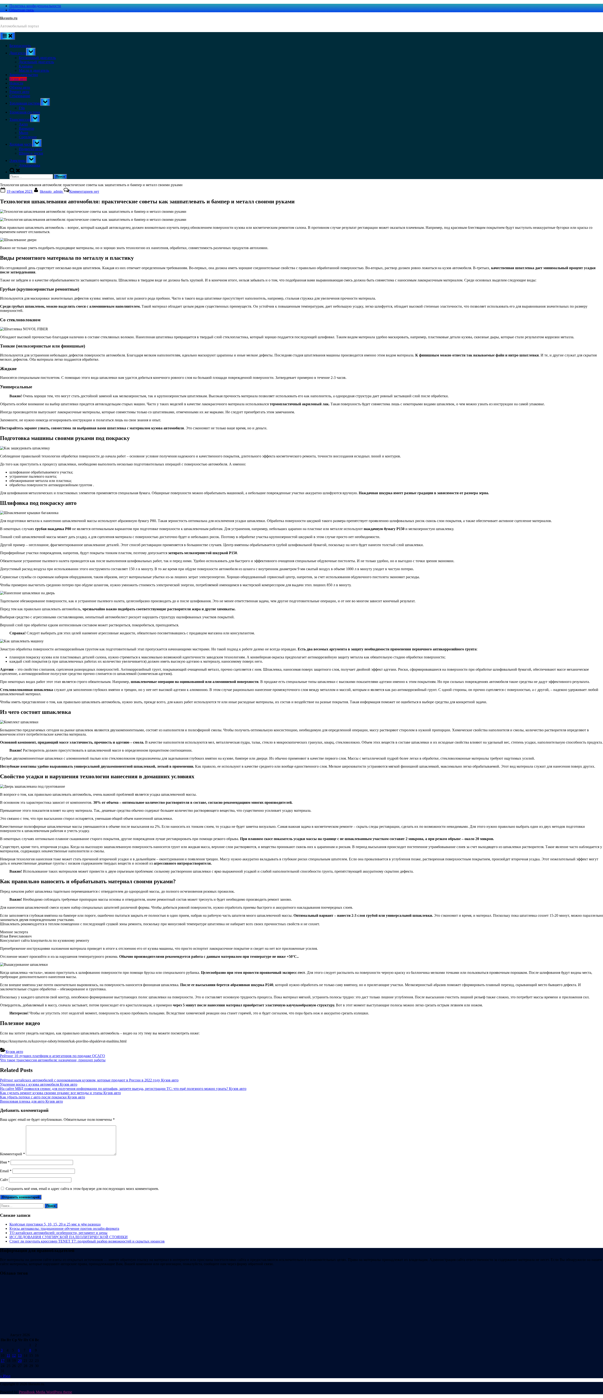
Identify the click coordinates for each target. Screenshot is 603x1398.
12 (14, 1355)
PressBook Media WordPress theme (45, 1392)
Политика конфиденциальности (35, 6)
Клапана (26, 66)
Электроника (29, 165)
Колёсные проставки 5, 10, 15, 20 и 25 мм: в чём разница (55, 1224)
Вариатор (26, 128)
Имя (5, 1162)
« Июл (5, 1376)
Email (6, 1171)
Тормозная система (24, 112)
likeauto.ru (8, 18)
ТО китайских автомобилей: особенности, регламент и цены (58, 1233)
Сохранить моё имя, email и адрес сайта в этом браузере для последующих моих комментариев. (82, 1189)
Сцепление (28, 137)
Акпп (23, 124)
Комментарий (12, 1154)
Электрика (18, 161)
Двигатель (17, 53)
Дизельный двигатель (36, 62)
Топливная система (25, 103)
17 (2, 1361)
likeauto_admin (52, 191)
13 (20, 1355)
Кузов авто (18, 79)
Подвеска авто (30, 149)
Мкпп (23, 133)
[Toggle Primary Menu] (7, 36)
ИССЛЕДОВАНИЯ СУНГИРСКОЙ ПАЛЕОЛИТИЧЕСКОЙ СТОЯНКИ (68, 1237)
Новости (16, 83)
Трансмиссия (19, 119)
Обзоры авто (19, 87)
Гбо (22, 108)
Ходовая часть (20, 144)
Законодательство (23, 75)
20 (20, 1361)
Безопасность (20, 46)
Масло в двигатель (34, 70)
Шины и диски (31, 153)
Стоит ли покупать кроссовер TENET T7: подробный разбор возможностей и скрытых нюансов (87, 1241)
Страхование (19, 96)
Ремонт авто (19, 92)
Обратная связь (21, 10)
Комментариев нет (84, 191)
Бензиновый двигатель (37, 58)
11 (8, 1355)
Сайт (4, 1180)
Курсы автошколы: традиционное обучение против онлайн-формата (64, 1228)
